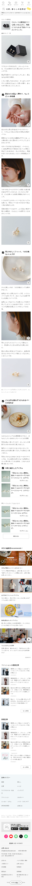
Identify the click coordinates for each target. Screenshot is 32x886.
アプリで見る (14, 882)
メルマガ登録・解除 (22, 860)
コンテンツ (16, 4)
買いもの (9, 4)
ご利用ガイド (4, 863)
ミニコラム (8, 815)
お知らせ (3, 860)
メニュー (29, 4)
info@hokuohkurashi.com (8, 850)
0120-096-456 (22, 850)
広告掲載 (3, 867)
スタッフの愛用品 (6, 19)
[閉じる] (20, 883)
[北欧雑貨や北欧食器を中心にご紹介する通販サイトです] (16, 8)
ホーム (3, 4)
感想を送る (16, 536)
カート (22, 4)
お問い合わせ (20, 863)
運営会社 (3, 871)
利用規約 (19, 867)
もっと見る (26, 710)
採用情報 (19, 871)
